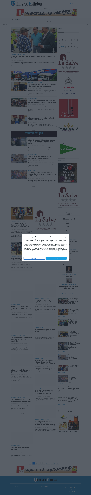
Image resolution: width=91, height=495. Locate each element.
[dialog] (45, 247)
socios (35, 237)
